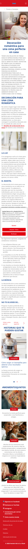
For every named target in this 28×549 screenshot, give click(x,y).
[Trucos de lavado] (14, 479)
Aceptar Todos (14, 229)
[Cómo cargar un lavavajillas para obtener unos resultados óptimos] (14, 356)
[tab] (14, 381)
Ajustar (14, 225)
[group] (14, 358)
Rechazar (14, 234)
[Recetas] (14, 405)
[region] (14, 222)
